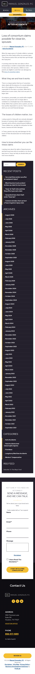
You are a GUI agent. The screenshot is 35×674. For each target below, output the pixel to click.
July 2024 (8, 308)
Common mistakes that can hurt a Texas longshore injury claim (15, 202)
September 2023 (11, 346)
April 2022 (8, 401)
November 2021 (10, 420)
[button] (6, 10)
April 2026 (8, 230)
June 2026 (9, 223)
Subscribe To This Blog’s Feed (12, 469)
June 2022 (8, 393)
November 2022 (10, 377)
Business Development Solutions (17, 666)
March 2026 (9, 234)
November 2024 (10, 292)
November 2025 (10, 250)
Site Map (16, 664)
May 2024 (8, 316)
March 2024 (9, 323)
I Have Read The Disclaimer (15, 561)
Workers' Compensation (13, 457)
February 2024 (10, 327)
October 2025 (10, 254)
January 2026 (10, 242)
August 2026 (9, 215)
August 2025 (9, 261)
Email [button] (18, 10)
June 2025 (8, 265)
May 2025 (8, 269)
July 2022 (8, 389)
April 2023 (8, 366)
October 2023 (10, 343)
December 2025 (10, 246)
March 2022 (9, 404)
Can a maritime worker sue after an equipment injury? (15, 178)
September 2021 (10, 428)
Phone (8, 531)
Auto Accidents (8, 49)
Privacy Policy (24, 664)
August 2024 (9, 304)
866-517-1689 (12, 634)
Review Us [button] (17, 656)
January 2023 (10, 374)
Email (9, 522)
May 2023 (8, 362)
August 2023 (9, 350)
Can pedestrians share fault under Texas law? (14, 196)
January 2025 (10, 285)
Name (8, 512)
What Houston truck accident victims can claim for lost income (15, 184)
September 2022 (11, 381)
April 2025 (8, 273)
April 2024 (8, 319)
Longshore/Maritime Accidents (16, 453)
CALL (30, 10)
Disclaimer (17, 555)
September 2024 (11, 300)
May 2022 (8, 397)
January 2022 (10, 412)
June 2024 (9, 312)
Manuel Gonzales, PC (17, 47)
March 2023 (9, 370)
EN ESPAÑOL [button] (17, 15)
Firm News (8, 450)
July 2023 (8, 354)
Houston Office (11, 624)
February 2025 (10, 281)
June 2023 (8, 358)
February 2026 (10, 238)
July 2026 (8, 219)
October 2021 (9, 424)
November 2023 (10, 339)
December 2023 (10, 335)
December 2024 (10, 288)
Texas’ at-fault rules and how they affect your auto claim (14, 190)
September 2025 (11, 258)
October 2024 (10, 296)
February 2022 (10, 408)
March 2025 (9, 277)
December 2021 (10, 416)
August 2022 (9, 385)
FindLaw (17, 669)
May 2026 (8, 227)
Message (9, 541)
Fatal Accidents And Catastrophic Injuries (11, 445)
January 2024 (10, 331)
